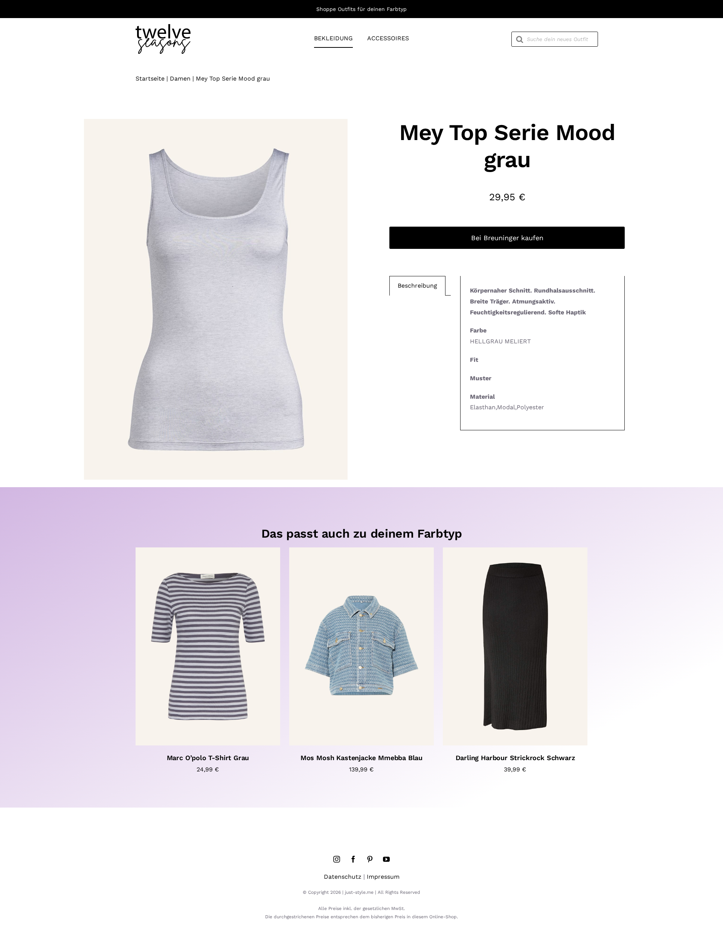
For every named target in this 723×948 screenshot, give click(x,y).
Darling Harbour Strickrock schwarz (515, 758)
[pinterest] (369, 859)
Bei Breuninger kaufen (507, 238)
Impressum (383, 876)
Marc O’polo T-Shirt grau (208, 758)
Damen (180, 78)
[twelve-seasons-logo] (163, 26)
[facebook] (353, 859)
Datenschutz (343, 876)
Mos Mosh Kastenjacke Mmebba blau (361, 758)
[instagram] (336, 859)
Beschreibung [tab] (417, 285)
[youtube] (386, 859)
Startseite (150, 78)
